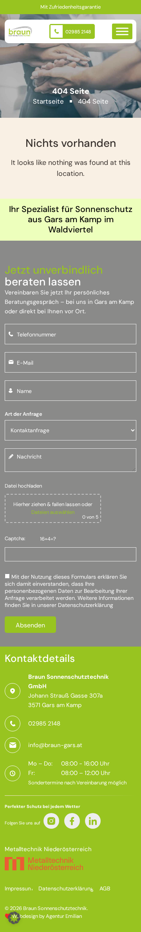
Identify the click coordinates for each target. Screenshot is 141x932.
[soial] (51, 821)
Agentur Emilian (64, 916)
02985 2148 (77, 32)
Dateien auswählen (52, 512)
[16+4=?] (70, 552)
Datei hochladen (23, 485)
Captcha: (15, 538)
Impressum (19, 888)
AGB (104, 888)
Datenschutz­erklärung (66, 888)
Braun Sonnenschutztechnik (55, 908)
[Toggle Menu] (122, 31)
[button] (14, 918)
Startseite (48, 101)
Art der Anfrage (23, 414)
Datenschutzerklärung (85, 605)
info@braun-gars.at (55, 745)
